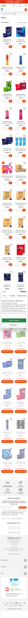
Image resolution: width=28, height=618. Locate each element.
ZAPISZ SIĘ (21, 507)
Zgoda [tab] (4, 295)
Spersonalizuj (13, 325)
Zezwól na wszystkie (14, 320)
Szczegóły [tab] (12, 295)
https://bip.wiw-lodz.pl (11, 596)
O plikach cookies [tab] (21, 295)
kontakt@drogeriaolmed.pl (14, 554)
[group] (14, 1)
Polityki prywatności (17, 518)
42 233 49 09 (14, 547)
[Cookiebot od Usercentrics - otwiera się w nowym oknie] (20, 292)
